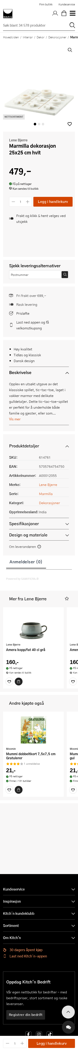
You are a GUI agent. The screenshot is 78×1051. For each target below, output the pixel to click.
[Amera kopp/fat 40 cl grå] (33, 625)
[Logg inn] (55, 13)
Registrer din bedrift (26, 1014)
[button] (70, 124)
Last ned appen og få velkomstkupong (32, 325)
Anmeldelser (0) (26, 562)
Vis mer (15, 418)
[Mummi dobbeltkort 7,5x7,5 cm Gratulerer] (33, 730)
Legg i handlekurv (53, 201)
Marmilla (46, 493)
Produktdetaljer (24, 446)
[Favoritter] (9, 681)
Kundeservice (66, 4)
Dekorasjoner (57, 37)
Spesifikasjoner (24, 523)
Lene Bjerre (18, 140)
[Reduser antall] (13, 201)
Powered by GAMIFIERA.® (22, 579)
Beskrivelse (20, 372)
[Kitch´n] (8, 13)
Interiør (28, 37)
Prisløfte (22, 313)
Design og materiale (28, 535)
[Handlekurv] (64, 13)
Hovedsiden (11, 37)
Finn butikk (45, 4)
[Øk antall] (28, 201)
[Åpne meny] (72, 13)
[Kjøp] (19, 681)
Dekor (40, 37)
